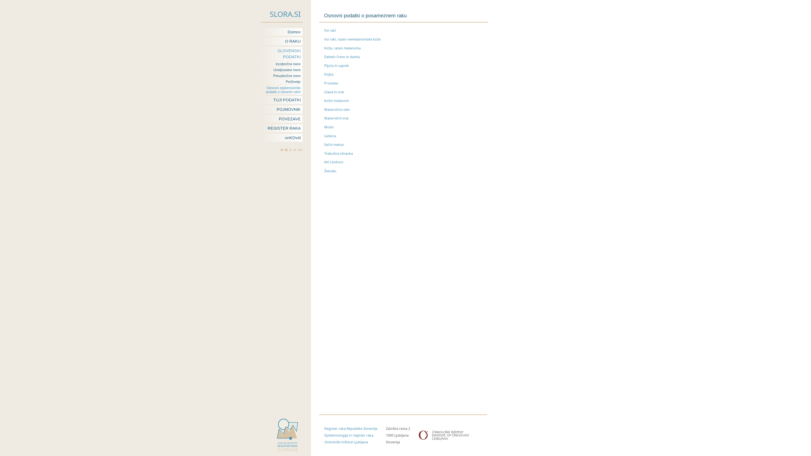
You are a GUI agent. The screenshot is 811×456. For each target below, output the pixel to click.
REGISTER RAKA (284, 128)
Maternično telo (337, 109)
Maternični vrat (336, 118)
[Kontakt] (286, 149)
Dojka (328, 74)
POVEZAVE (290, 119)
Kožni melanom (336, 100)
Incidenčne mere (288, 64)
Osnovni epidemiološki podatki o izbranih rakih (283, 90)
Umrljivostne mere (287, 70)
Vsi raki (330, 30)
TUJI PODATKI (287, 100)
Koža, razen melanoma (342, 48)
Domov (294, 32)
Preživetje (293, 82)
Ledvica (330, 136)
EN (300, 149)
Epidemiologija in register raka (348, 435)
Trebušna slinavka (338, 153)
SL (295, 149)
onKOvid (293, 138)
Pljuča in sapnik (336, 65)
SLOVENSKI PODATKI (289, 54)
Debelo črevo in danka (342, 56)
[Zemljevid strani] (290, 149)
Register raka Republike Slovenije (350, 428)
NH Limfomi (333, 162)
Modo (329, 127)
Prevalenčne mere (287, 76)
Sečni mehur (334, 144)
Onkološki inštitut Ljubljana (346, 442)
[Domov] (282, 149)
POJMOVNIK (289, 109)
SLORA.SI (285, 14)
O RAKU (293, 41)
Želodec (330, 171)
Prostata (331, 83)
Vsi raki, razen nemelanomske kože (352, 39)
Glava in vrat (334, 92)
